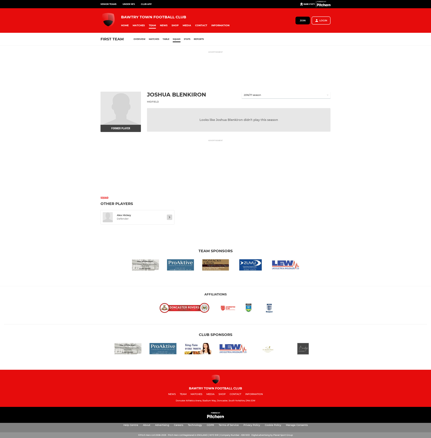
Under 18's (129, 4)
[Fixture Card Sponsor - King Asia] (198, 349)
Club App (146, 4)
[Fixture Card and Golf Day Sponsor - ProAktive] (180, 265)
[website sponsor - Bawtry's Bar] (303, 349)
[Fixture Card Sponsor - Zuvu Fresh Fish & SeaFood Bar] (250, 265)
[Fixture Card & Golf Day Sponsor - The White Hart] (145, 265)
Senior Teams (109, 4)
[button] (125, 25)
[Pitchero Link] (323, 6)
